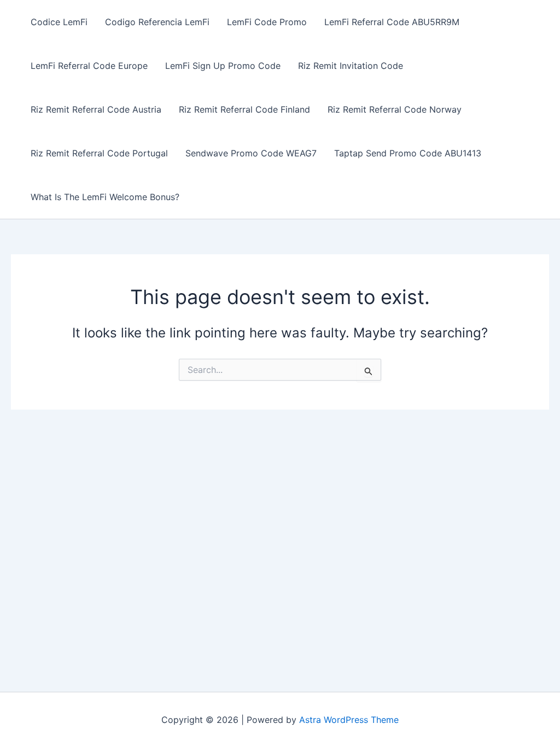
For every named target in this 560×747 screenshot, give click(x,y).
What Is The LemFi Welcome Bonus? (105, 196)
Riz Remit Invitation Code (350, 65)
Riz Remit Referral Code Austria (96, 109)
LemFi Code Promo (267, 21)
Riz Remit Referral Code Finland (244, 109)
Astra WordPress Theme (349, 719)
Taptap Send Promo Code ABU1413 (407, 153)
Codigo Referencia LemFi (157, 21)
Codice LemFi (59, 21)
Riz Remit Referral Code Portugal (99, 153)
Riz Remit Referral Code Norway (395, 109)
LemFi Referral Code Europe (89, 65)
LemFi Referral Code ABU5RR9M (391, 21)
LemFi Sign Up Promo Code (223, 65)
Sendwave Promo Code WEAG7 (251, 153)
